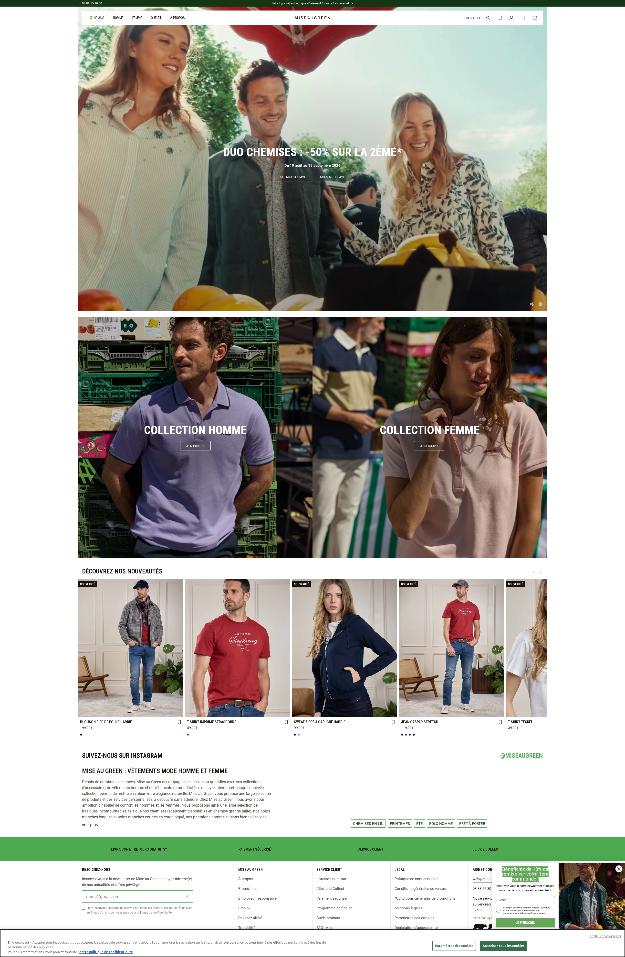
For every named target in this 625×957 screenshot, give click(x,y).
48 (410, 711)
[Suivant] (541, 573)
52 (451, 711)
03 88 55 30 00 (92, 3)
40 (431, 703)
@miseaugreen (521, 755)
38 (410, 703)
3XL (89, 711)
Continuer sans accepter (605, 936)
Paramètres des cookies (414, 917)
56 (492, 711)
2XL (171, 703)
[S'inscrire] (187, 896)
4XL (110, 711)
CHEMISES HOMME (293, 177)
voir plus (90, 824)
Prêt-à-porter (472, 823)
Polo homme (441, 823)
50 (431, 711)
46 (492, 703)
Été (419, 823)
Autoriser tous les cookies (503, 945)
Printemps (400, 823)
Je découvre (429, 446)
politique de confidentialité (154, 912)
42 (451, 703)
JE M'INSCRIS (525, 922)
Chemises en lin (368, 823)
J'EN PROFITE (195, 446)
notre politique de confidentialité (106, 952)
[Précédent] (533, 573)
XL (151, 704)
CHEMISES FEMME (332, 177)
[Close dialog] (619, 869)
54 (472, 711)
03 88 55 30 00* (485, 888)
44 (472, 703)
